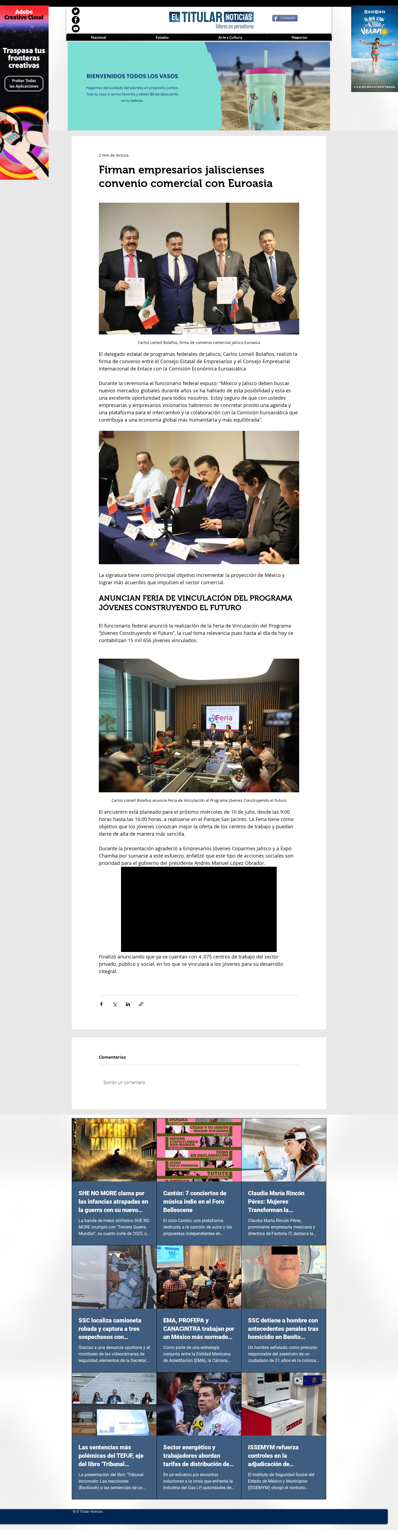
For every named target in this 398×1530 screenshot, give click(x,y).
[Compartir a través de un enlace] (141, 1004)
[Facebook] (76, 20)
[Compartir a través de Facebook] (101, 1004)
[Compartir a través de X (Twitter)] (114, 1004)
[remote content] (199, 910)
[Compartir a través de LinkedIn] (128, 1004)
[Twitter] (76, 11)
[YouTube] (76, 28)
